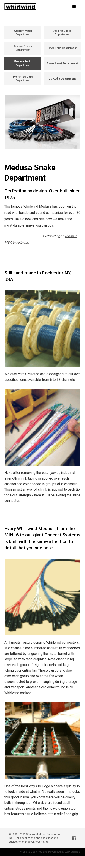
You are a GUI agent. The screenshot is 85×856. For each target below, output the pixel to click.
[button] (70, 6)
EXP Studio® (73, 851)
